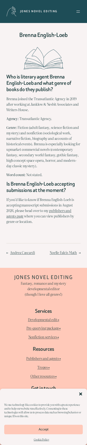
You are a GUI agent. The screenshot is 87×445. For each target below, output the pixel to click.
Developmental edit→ (43, 319)
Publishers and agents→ (43, 358)
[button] (81, 394)
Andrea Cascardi (22, 252)
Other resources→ (43, 376)
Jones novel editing (38, 11)
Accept (43, 429)
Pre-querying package (42, 327)
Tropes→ (43, 367)
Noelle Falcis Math (63, 252)
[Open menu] (78, 11)
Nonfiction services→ (43, 336)
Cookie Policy (41, 439)
